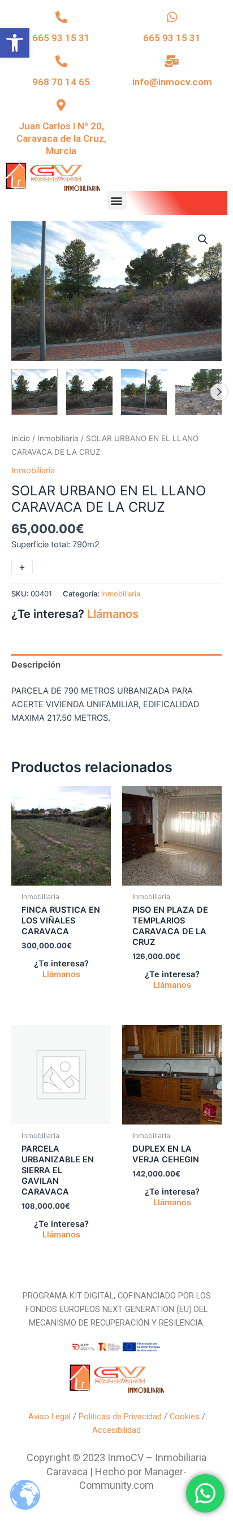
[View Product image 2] (89, 392)
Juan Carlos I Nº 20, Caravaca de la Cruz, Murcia (61, 138)
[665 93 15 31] (61, 17)
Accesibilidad (116, 1430)
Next (218, 391)
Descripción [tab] (36, 665)
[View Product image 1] (34, 392)
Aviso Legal (49, 1416)
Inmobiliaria (58, 438)
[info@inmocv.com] (172, 61)
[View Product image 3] (144, 392)
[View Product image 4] (198, 392)
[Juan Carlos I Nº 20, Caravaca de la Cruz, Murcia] (61, 105)
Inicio (20, 438)
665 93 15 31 (61, 37)
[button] (14, 43)
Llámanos (113, 614)
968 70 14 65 (61, 82)
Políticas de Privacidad (120, 1416)
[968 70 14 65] (61, 61)
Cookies (185, 1416)
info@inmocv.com (172, 82)
